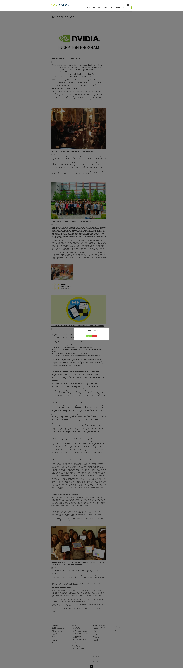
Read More (98, 332)
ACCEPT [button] (89, 336)
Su (123, 5)
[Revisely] (60, 6)
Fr (121, 5)
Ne (119, 5)
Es (125, 5)
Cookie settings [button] (91, 334)
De (130, 5)
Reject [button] (94, 336)
